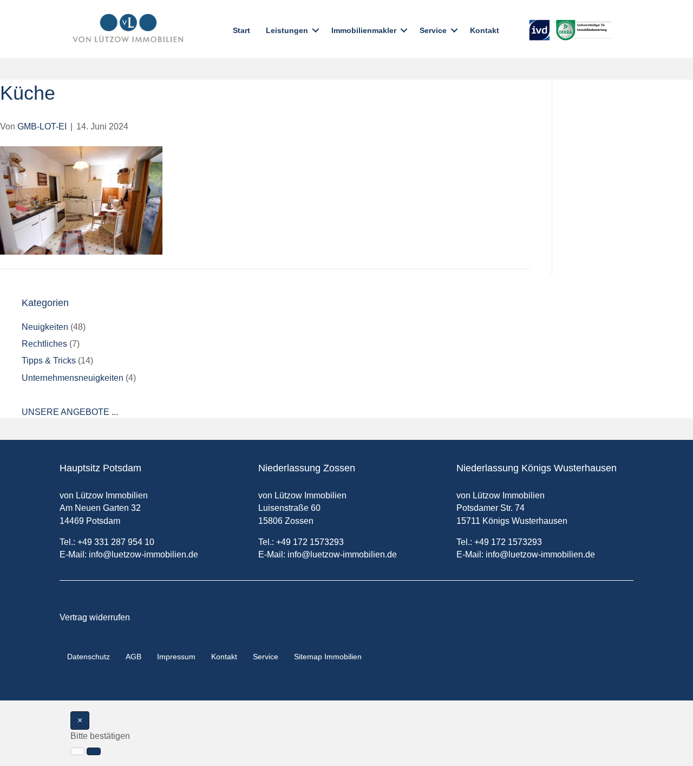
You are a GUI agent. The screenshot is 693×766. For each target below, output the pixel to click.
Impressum (176, 656)
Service (433, 30)
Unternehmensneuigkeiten (72, 377)
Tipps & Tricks (49, 360)
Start (241, 30)
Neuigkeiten (45, 327)
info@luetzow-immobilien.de (143, 554)
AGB (133, 656)
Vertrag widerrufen (95, 617)
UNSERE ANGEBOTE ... (70, 412)
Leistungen (287, 30)
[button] (315, 30)
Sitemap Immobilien (328, 656)
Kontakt (484, 30)
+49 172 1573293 (310, 542)
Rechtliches (44, 343)
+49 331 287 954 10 (115, 542)
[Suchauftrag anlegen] (94, 751)
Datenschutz (88, 656)
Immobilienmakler (363, 30)
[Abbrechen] (77, 751)
